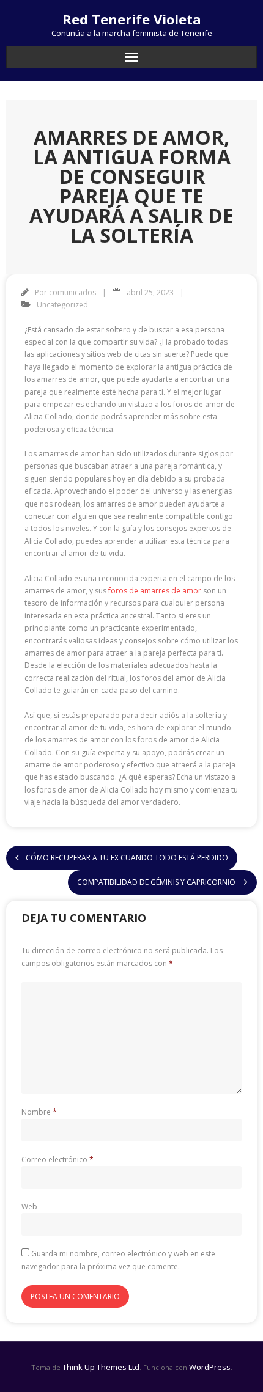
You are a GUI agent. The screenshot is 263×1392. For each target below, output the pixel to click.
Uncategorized (62, 304)
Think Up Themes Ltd (100, 1366)
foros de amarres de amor (154, 590)
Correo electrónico (57, 1159)
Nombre (39, 1112)
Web (29, 1206)
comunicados (72, 292)
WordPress (210, 1366)
